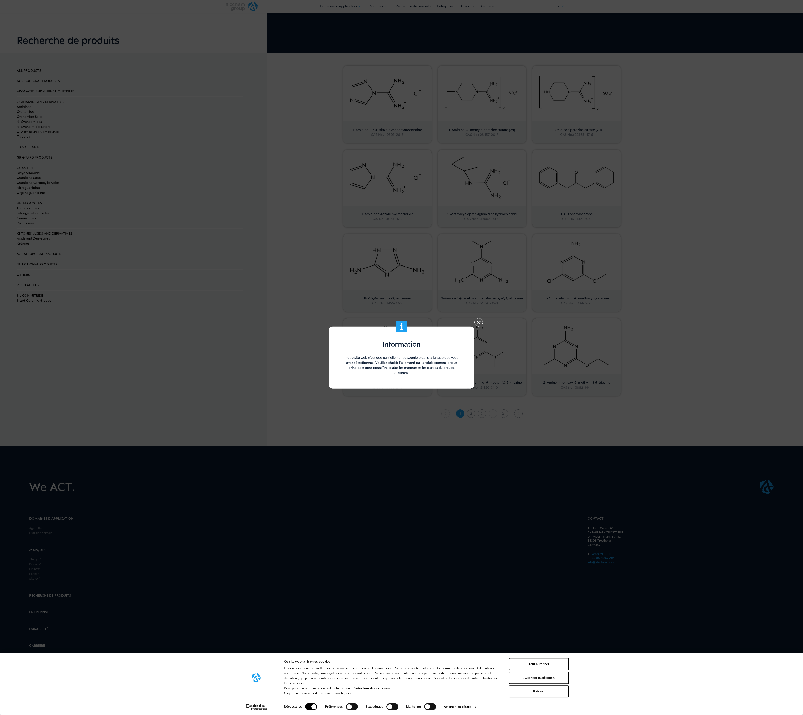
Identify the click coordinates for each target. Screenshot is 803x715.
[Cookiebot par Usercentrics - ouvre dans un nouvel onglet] (256, 707)
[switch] (352, 706)
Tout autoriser (539, 664)
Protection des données (371, 688)
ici (298, 693)
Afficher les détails (457, 707)
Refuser (539, 691)
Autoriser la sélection (539, 677)
